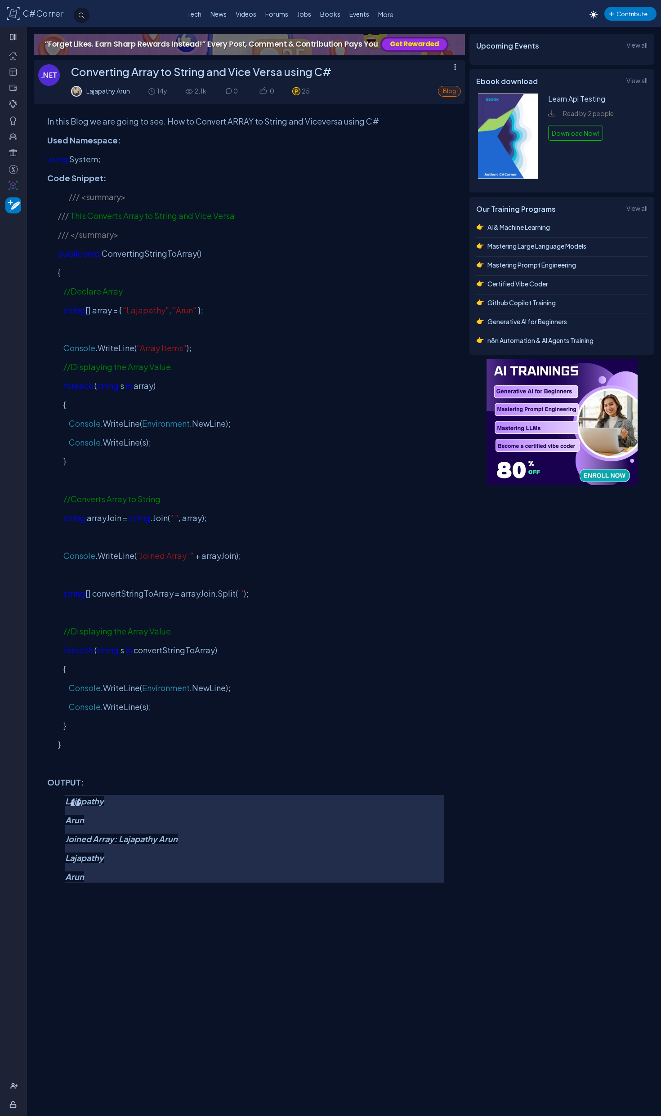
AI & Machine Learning (518, 227)
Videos (246, 14)
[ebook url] (507, 176)
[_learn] (15, 104)
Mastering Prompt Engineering (531, 265)
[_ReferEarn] (15, 153)
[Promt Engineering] (562, 422)
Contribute (632, 14)
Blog (449, 91)
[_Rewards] (15, 169)
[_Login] (14, 1104)
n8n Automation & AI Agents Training (540, 340)
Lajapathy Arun (108, 91)
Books (330, 14)
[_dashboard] (15, 72)
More (385, 14)
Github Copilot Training (521, 303)
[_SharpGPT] (15, 185)
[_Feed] (15, 55)
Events (359, 14)
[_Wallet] (15, 88)
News (218, 14)
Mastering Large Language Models (536, 246)
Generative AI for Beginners (527, 321)
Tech (194, 14)
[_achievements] (15, 120)
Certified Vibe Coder (517, 284)
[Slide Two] (249, 44)
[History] (151, 91)
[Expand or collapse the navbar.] (14, 36)
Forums (276, 14)
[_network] (15, 136)
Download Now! (575, 133)
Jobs (304, 14)
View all (637, 45)
